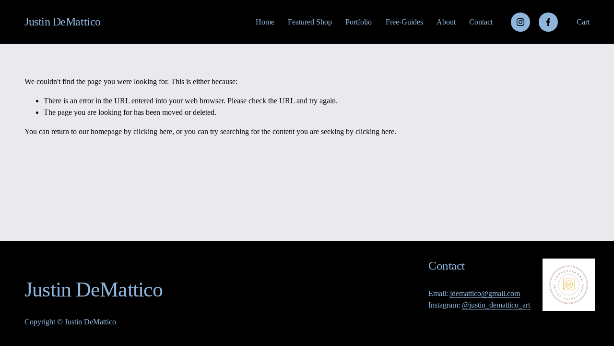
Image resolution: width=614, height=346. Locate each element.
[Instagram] (520, 22)
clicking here (152, 131)
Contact (481, 22)
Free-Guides (404, 22)
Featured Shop (310, 22)
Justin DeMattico (62, 21)
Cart (583, 22)
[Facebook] (548, 22)
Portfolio (358, 22)
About (446, 22)
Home (265, 22)
